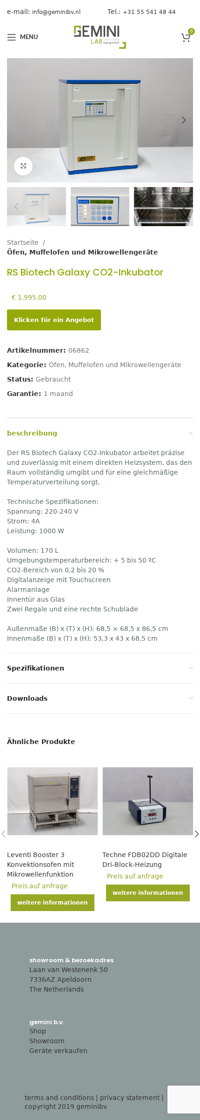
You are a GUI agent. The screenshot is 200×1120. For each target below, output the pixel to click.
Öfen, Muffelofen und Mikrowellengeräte (82, 252)
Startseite (23, 242)
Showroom (47, 1041)
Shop (37, 1031)
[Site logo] (100, 36)
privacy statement (130, 1097)
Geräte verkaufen (58, 1050)
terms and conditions (59, 1097)
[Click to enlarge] (23, 166)
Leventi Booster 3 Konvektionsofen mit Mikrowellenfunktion (40, 864)
